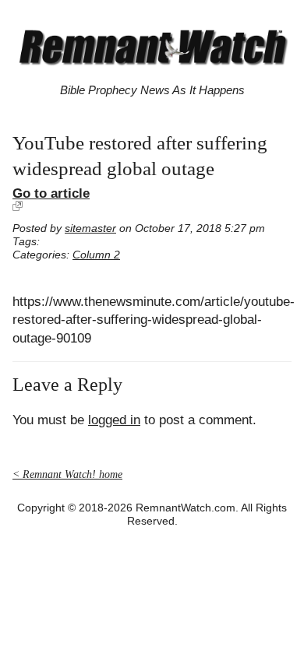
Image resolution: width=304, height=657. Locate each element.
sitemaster (90, 228)
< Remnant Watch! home (67, 474)
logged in (114, 420)
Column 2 (96, 255)
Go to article (51, 193)
